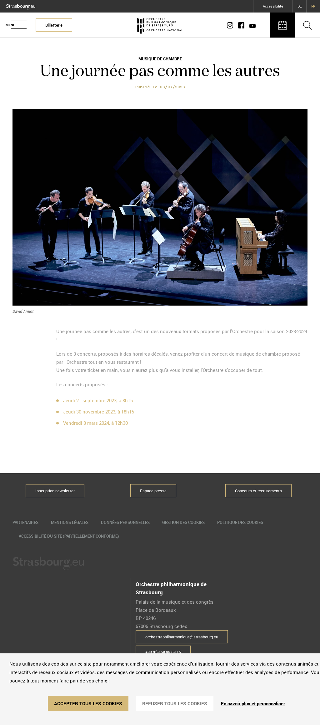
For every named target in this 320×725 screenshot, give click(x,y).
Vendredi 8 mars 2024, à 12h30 (95, 423)
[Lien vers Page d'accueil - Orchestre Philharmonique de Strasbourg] (160, 25)
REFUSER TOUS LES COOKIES (174, 703)
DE (300, 6)
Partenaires (25, 522)
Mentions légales (69, 522)
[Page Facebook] (241, 25)
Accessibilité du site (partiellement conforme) (69, 536)
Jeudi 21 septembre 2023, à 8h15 (98, 400)
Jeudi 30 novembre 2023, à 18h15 (98, 411)
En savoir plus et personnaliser (253, 703)
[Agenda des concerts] (282, 25)
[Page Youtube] (251, 25)
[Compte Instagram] (231, 25)
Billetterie (53, 25)
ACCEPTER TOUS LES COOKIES (88, 703)
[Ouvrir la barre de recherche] (307, 25)
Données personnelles (125, 522)
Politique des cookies (240, 522)
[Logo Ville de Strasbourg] (20, 5)
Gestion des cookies (183, 522)
